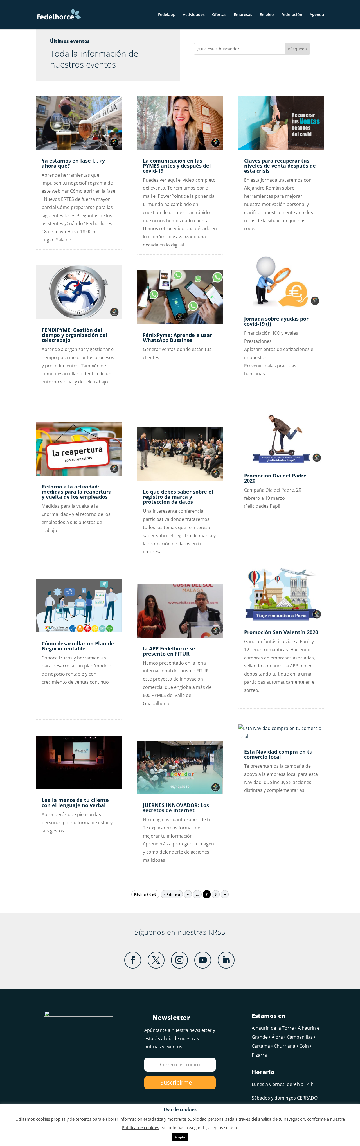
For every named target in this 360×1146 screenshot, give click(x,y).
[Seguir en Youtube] (202, 960)
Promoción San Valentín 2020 (281, 632)
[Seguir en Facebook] (132, 960)
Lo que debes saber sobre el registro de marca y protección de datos (178, 496)
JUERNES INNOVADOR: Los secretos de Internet (176, 808)
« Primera (172, 894)
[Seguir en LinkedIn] (226, 960)
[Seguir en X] (156, 960)
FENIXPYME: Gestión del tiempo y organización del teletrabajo (74, 335)
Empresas (243, 15)
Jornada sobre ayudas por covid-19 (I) (276, 321)
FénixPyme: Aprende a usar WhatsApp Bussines (177, 337)
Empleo (267, 15)
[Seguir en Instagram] (179, 960)
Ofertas (219, 15)
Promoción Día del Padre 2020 (275, 478)
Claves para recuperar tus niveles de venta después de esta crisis (280, 165)
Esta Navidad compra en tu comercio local (278, 754)
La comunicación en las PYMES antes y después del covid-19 (177, 165)
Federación (291, 15)
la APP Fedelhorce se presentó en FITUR (169, 651)
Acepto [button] (180, 1137)
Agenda (317, 15)
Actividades (194, 15)
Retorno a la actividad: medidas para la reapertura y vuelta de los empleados (77, 491)
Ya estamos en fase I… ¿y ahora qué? (73, 163)
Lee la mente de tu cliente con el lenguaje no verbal (75, 803)
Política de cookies (140, 1127)
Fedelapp (167, 15)
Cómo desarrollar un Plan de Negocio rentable (78, 646)
